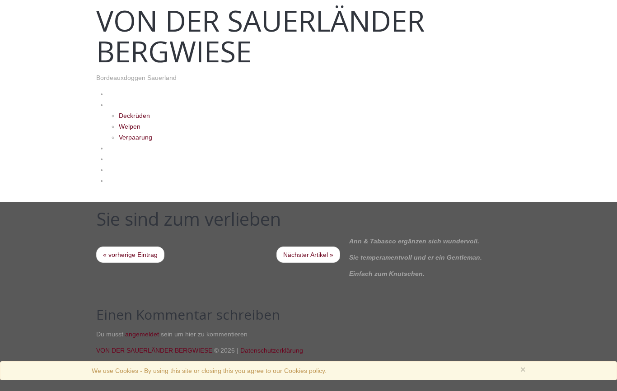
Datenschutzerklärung (271, 350)
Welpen (129, 126)
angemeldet (142, 334)
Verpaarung (135, 137)
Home (117, 93)
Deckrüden (134, 115)
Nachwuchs (124, 104)
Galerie (118, 148)
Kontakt (119, 169)
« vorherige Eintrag (130, 254)
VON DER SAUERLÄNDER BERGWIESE (260, 36)
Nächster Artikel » (308, 254)
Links (115, 180)
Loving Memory (131, 158)
